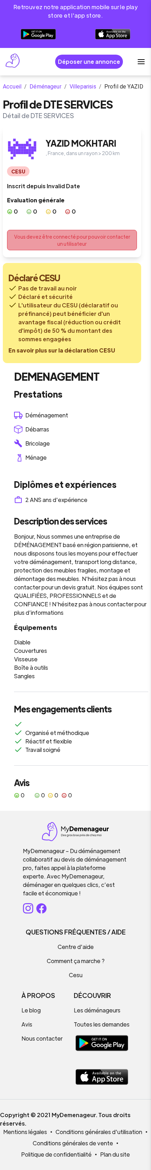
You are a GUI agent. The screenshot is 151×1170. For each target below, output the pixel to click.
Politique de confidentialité (56, 1154)
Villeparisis (83, 86)
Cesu (76, 975)
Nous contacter (42, 1038)
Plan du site (115, 1154)
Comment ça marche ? (76, 960)
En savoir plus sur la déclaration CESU (61, 350)
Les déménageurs (97, 1010)
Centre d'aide (76, 946)
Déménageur (45, 86)
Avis (26, 1024)
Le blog (31, 1010)
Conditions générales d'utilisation (98, 1131)
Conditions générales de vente (73, 1143)
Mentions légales (25, 1131)
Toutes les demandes (102, 1024)
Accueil (12, 86)
